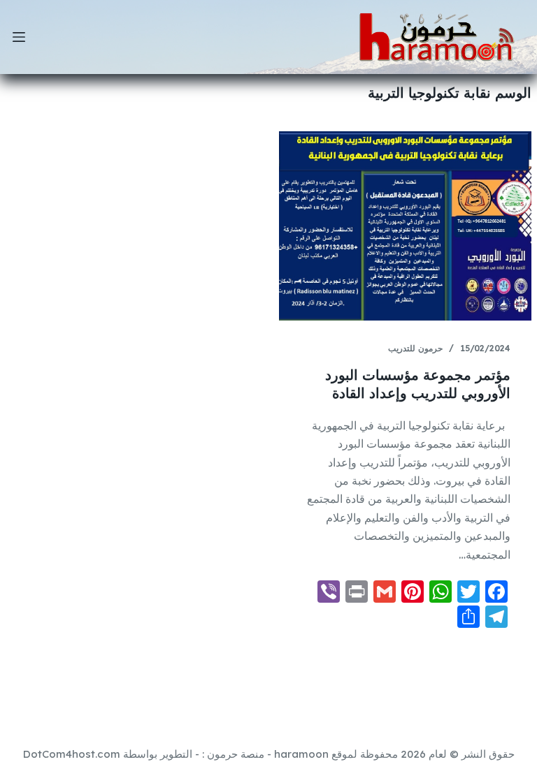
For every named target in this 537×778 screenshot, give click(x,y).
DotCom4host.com (71, 754)
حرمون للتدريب (415, 348)
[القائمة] (19, 37)
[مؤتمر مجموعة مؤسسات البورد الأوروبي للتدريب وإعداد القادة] (405, 226)
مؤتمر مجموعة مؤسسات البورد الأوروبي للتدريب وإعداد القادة (417, 384)
